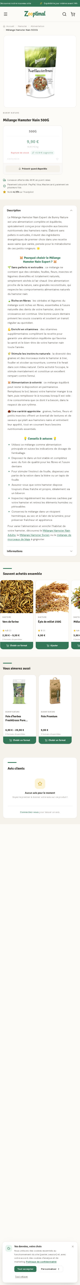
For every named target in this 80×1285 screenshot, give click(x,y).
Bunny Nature (11, 113)
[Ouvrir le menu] (5, 14)
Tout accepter (25, 1269)
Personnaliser (49, 1269)
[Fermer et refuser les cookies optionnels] (73, 1246)
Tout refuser (21, 1276)
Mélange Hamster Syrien (34, 535)
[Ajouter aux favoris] (57, 159)
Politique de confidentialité (41, 1261)
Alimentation (37, 26)
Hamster (22, 26)
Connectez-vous (29, 812)
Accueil (10, 26)
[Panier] (73, 14)
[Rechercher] (64, 14)
